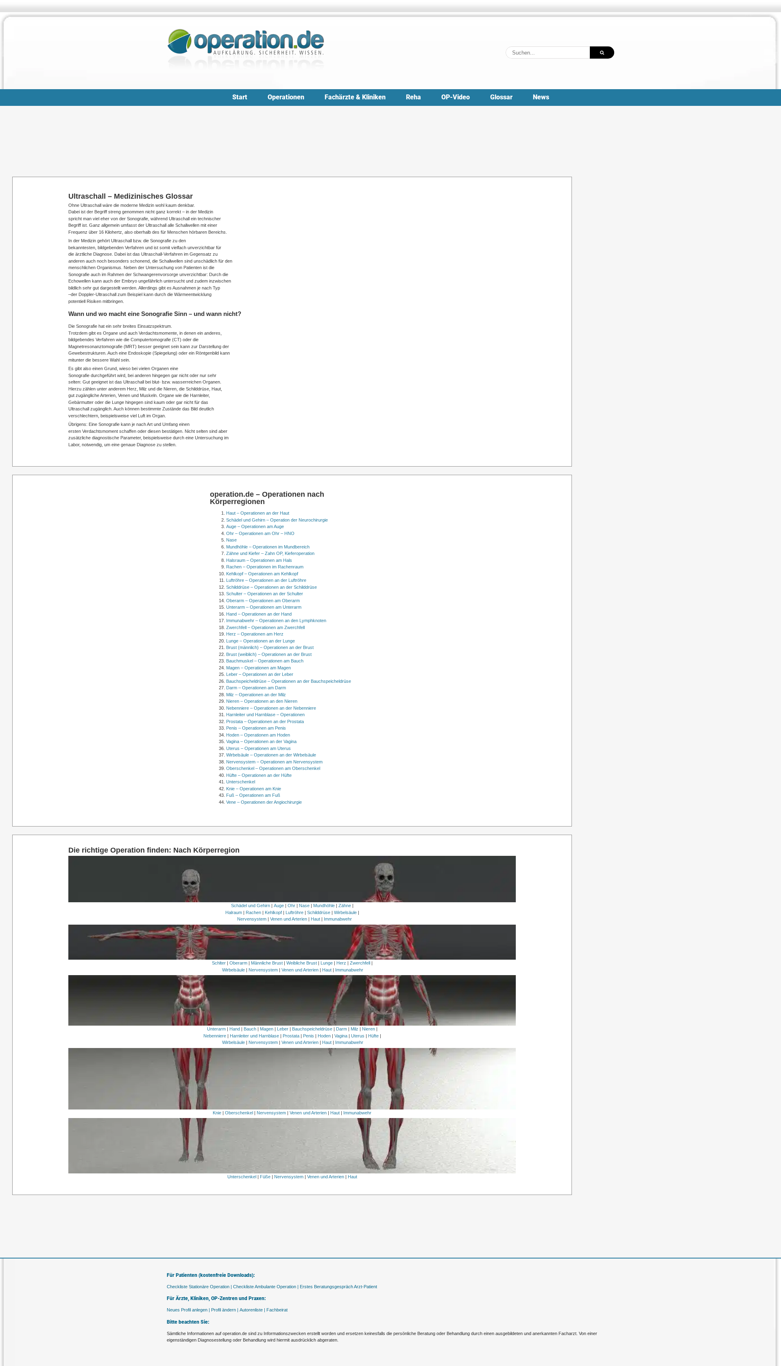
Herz (341, 962)
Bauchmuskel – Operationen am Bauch (264, 660)
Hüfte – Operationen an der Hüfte (259, 775)
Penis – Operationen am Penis (256, 728)
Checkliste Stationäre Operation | (199, 1286)
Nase (231, 539)
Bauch (250, 1028)
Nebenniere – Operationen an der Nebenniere (271, 708)
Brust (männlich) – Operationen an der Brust (270, 647)
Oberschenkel (239, 1112)
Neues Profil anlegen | (188, 1309)
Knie (217, 1112)
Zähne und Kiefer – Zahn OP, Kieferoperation (270, 553)
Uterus (357, 1035)
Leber (282, 1028)
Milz (354, 1028)
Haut (315, 919)
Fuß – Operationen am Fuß (253, 795)
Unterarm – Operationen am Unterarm (263, 607)
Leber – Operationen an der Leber (259, 674)
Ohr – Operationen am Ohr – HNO (260, 533)
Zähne (344, 905)
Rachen (253, 912)
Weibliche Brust (301, 962)
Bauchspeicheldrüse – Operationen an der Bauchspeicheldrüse (288, 681)
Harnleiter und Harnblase (254, 1035)
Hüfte (373, 1035)
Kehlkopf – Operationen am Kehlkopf (262, 573)
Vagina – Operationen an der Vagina (261, 741)
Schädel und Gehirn (250, 905)
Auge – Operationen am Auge (255, 526)
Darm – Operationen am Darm (256, 687)
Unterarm (216, 1028)
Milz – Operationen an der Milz (256, 694)
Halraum (233, 912)
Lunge (327, 962)
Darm (341, 1028)
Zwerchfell (360, 962)
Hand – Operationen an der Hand (259, 614)
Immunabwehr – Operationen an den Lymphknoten (276, 620)
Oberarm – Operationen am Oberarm (263, 600)
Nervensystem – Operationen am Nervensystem (274, 761)
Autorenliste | (252, 1309)
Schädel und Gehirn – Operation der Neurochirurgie (277, 519)
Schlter (219, 962)
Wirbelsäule (345, 912)
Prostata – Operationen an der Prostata (265, 721)
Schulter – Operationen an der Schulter (264, 593)
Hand (234, 1028)
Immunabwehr (338, 919)
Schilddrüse (318, 912)
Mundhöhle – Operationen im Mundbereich (268, 546)
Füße (265, 1176)
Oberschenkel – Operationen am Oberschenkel (273, 768)
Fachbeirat (277, 1309)
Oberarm (238, 962)
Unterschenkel (240, 781)
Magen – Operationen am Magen (258, 667)
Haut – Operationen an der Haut (257, 513)
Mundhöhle (324, 905)
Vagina (340, 1035)
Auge (279, 905)
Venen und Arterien (288, 919)
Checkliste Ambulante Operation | (266, 1286)
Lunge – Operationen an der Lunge (260, 640)
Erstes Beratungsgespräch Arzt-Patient (338, 1286)
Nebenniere (214, 1035)
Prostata (291, 1035)
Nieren (368, 1028)
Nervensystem (251, 919)
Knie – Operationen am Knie (253, 788)
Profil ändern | (224, 1309)
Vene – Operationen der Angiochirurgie (264, 802)
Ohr (291, 905)
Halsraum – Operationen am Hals (259, 560)
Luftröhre (294, 912)
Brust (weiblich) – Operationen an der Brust (269, 654)
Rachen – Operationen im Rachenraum (264, 566)
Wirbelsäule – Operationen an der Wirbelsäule (271, 754)
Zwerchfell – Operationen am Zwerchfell (265, 627)
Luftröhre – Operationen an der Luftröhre (266, 580)
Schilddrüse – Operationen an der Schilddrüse (271, 587)
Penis (308, 1035)
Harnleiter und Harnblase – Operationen (265, 714)
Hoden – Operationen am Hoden (258, 734)
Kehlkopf (273, 912)
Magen (266, 1028)
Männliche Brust (267, 962)
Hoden (324, 1035)
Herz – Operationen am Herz (255, 633)
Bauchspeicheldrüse (312, 1028)
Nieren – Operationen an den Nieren (261, 701)
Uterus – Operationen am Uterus (258, 748)
